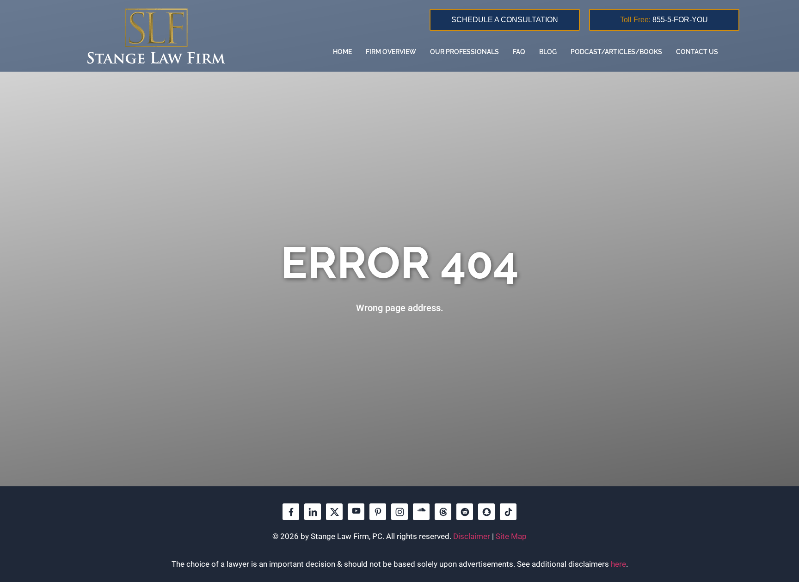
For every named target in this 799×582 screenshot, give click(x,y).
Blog (548, 51)
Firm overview (391, 51)
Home (342, 51)
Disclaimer (471, 536)
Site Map (511, 536)
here (618, 564)
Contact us (697, 51)
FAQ (519, 51)
